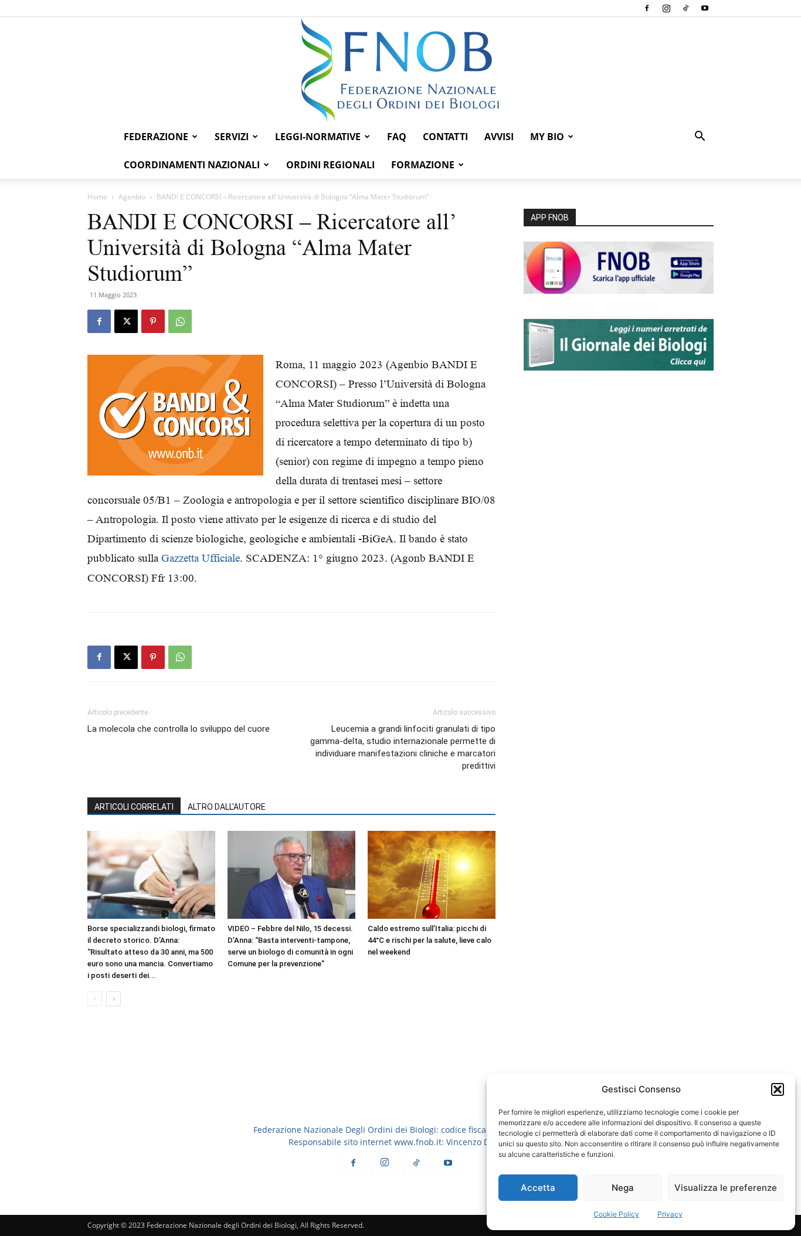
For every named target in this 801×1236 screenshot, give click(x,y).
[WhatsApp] (180, 321)
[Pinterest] (153, 321)
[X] (126, 321)
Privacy (670, 1214)
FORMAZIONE (422, 164)
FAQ (396, 136)
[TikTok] (685, 8)
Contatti (445, 136)
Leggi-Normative (318, 136)
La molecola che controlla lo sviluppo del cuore (178, 729)
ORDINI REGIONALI (330, 164)
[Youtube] (705, 8)
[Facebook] (647, 8)
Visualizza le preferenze (725, 1187)
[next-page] (113, 998)
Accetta (538, 1187)
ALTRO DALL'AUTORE (227, 806)
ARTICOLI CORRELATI (134, 806)
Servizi (232, 136)
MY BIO (547, 136)
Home (97, 197)
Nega (623, 1187)
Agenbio (131, 197)
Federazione (156, 136)
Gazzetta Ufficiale (200, 558)
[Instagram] (666, 8)
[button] (777, 1089)
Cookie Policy (616, 1214)
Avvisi (499, 136)
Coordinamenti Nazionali (192, 164)
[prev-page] (94, 998)
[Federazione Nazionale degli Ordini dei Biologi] (400, 70)
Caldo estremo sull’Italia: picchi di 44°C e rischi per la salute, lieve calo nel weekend (429, 940)
